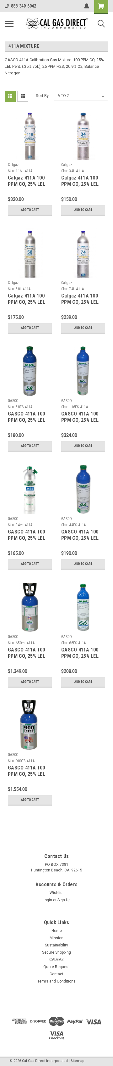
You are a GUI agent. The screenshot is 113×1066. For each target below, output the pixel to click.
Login (47, 900)
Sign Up (63, 900)
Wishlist (57, 893)
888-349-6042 (23, 5)
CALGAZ (56, 959)
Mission (56, 938)
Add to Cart (30, 210)
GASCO (13, 401)
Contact (56, 974)
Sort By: (43, 95)
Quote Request (56, 967)
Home (56, 931)
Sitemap (77, 1061)
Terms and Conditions (56, 981)
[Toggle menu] (9, 23)
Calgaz (13, 165)
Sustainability (56, 945)
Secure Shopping (56, 952)
